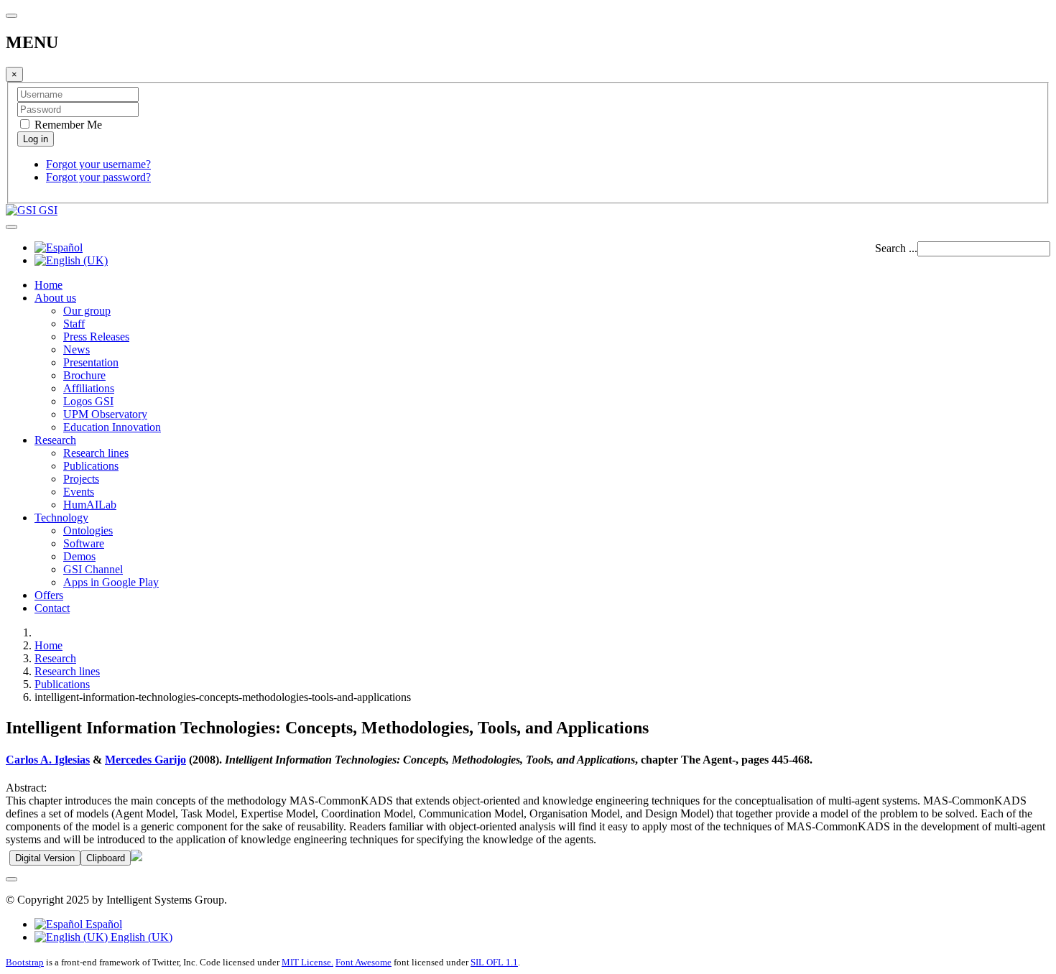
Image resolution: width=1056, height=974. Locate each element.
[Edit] (136, 857)
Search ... (896, 248)
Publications (91, 466)
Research (55, 440)
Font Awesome (363, 962)
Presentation (91, 362)
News (76, 349)
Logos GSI (88, 401)
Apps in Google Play (111, 582)
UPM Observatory (105, 414)
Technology (61, 517)
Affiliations (88, 388)
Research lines (96, 453)
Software (83, 543)
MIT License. (307, 962)
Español (102, 924)
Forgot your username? (98, 164)
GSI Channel (93, 569)
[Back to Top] (11, 879)
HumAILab (89, 504)
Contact (52, 608)
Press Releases (96, 336)
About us (55, 298)
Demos (79, 556)
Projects (81, 479)
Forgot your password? (98, 177)
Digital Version (45, 858)
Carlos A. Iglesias (48, 759)
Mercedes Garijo (145, 759)
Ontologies (88, 530)
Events (78, 492)
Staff (74, 323)
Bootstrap (25, 962)
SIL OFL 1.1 (494, 962)
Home (48, 285)
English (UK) (140, 937)
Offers (48, 595)
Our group (87, 311)
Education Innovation (112, 427)
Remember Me (67, 125)
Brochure (84, 375)
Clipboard (105, 858)
